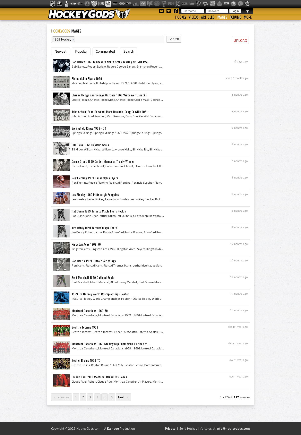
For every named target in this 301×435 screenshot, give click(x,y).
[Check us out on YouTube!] (162, 10)
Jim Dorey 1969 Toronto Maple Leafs (94, 227)
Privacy (170, 428)
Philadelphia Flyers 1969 (87, 78)
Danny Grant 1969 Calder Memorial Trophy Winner (103, 161)
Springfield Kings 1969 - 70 (89, 128)
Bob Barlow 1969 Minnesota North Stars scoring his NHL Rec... (110, 61)
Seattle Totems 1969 (85, 327)
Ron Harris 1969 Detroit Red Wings (94, 260)
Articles (207, 17)
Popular (81, 51)
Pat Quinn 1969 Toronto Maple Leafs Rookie (99, 211)
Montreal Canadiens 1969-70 (90, 310)
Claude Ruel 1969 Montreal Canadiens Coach (99, 376)
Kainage (113, 428)
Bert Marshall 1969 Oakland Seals (93, 277)
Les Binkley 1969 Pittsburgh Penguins (95, 194)
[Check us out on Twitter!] (169, 10)
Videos (194, 17)
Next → (123, 397)
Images (222, 17)
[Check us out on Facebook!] (176, 10)
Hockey (180, 17)
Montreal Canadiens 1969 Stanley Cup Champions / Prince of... (110, 343)
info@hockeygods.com (233, 428)
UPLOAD (240, 40)
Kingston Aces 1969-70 (86, 244)
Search (128, 51)
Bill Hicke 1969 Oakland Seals (90, 144)
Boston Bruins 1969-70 (86, 360)
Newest (60, 51)
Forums (235, 17)
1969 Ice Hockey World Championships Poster (100, 294)
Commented (105, 51)
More (248, 17)
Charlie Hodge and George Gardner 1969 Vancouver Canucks (109, 95)
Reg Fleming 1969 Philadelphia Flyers (95, 177)
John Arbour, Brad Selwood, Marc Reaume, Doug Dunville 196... (110, 111)
